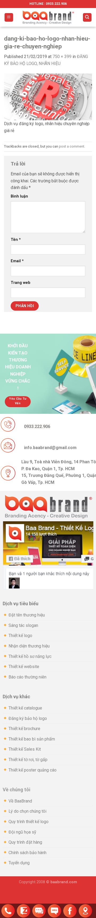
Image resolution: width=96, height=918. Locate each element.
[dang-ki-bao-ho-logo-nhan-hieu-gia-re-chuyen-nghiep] (48, 96)
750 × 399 (62, 56)
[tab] (48, 604)
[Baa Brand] (48, 17)
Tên (16, 239)
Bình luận (19, 196)
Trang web (20, 282)
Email (17, 261)
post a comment (71, 146)
